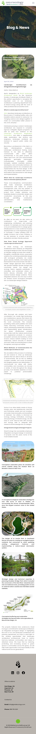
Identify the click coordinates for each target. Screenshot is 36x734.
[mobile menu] (33, 3)
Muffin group (23, 725)
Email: (6, 704)
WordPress (27, 727)
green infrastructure (16, 331)
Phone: (6, 709)
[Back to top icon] (18, 721)
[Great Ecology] (13, 2)
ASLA (5, 113)
